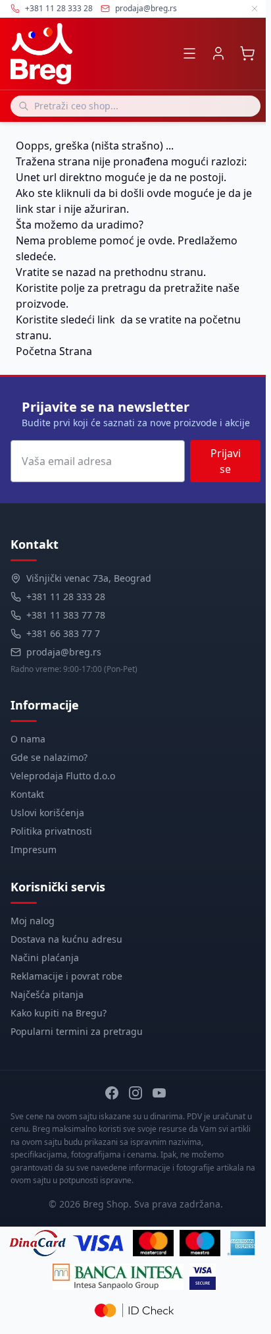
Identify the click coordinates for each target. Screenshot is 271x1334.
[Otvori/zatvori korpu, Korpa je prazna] (247, 53)
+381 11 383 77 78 (65, 615)
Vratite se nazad (56, 272)
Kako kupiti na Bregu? (59, 1013)
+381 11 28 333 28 (65, 596)
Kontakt (27, 794)
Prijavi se (225, 461)
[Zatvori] (254, 8)
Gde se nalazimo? (49, 757)
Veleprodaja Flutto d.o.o (63, 775)
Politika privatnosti (51, 831)
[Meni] (189, 53)
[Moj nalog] (218, 53)
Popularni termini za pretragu (77, 1031)
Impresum (34, 849)
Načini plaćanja (45, 957)
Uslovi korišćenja (47, 812)
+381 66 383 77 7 (63, 633)
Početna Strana (54, 351)
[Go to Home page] (41, 53)
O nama (28, 739)
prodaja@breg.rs (146, 8)
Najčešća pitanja (47, 994)
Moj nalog (33, 920)
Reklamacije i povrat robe (66, 976)
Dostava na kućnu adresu (66, 939)
